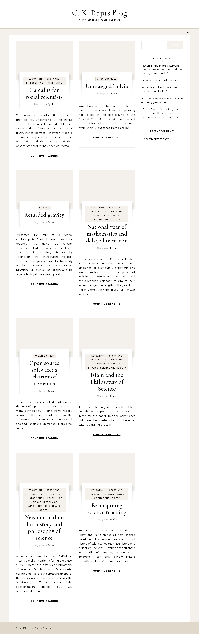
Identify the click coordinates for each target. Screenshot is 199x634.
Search (175, 44)
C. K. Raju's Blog (99, 13)
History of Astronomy (106, 216)
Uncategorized (107, 79)
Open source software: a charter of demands (44, 373)
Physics (44, 208)
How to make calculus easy (159, 80)
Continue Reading (44, 155)
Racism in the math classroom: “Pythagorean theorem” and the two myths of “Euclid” (161, 69)
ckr (52, 104)
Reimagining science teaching (107, 509)
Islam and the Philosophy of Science (106, 381)
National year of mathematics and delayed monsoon (107, 233)
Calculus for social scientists (44, 93)
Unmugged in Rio (107, 86)
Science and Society (107, 220)
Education (35, 79)
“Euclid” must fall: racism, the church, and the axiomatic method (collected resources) (160, 113)
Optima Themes (43, 628)
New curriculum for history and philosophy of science (44, 527)
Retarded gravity (44, 214)
